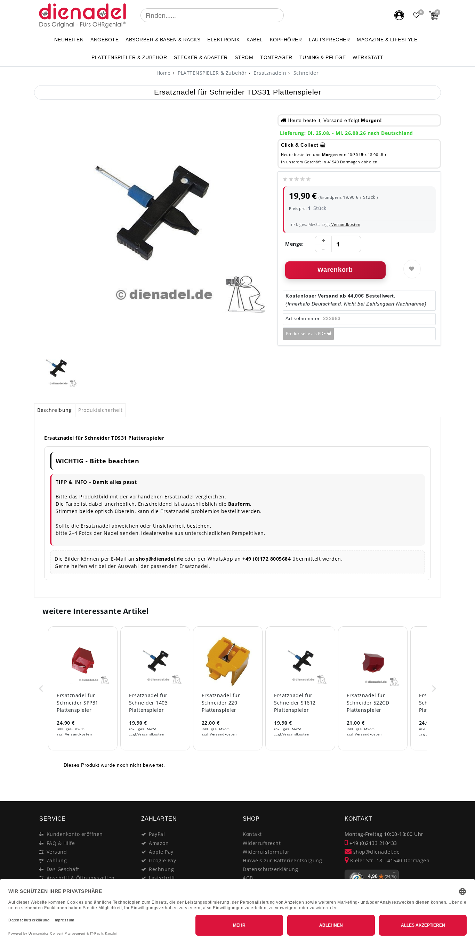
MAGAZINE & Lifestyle (387, 39)
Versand (57, 851)
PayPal (157, 834)
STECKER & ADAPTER (201, 57)
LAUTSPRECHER (329, 39)
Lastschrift (162, 877)
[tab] (54, 410)
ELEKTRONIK (223, 39)
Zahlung (57, 860)
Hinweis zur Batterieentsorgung (282, 860)
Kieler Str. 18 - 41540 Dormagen (388, 860)
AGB (248, 877)
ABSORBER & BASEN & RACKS (163, 39)
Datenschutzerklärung (270, 869)
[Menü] (395, 874)
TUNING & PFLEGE (322, 57)
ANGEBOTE (104, 39)
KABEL (255, 39)
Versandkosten (345, 224)
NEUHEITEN (69, 39)
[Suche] (288, 15)
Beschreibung (54, 410)
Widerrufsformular (266, 851)
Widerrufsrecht (262, 843)
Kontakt (252, 834)
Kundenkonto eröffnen (75, 834)
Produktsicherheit (100, 410)
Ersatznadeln (269, 73)
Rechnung (161, 869)
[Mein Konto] (399, 15)
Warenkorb (335, 269)
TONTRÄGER (276, 57)
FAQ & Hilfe (61, 843)
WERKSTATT (368, 57)
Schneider (305, 73)
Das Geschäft (63, 869)
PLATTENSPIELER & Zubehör (129, 57)
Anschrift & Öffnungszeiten (81, 877)
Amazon (159, 843)
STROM (244, 57)
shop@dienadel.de (376, 851)
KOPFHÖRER (286, 39)
